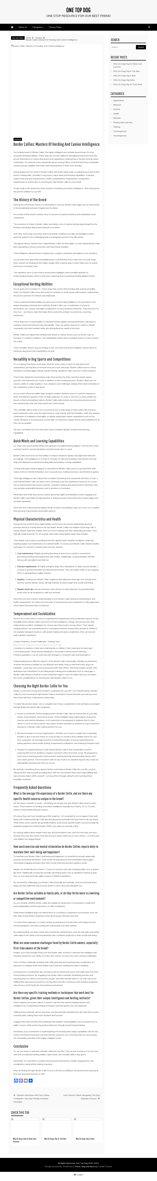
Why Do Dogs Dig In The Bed (55, 1138)
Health (116, 113)
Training (116, 127)
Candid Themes (105, 1166)
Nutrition (117, 118)
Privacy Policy (55, 27)
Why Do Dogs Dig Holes (124, 80)
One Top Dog (78, 9)
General (17, 139)
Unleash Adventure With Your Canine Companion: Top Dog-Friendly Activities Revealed (31, 1098)
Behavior (117, 105)
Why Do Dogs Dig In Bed (85, 1138)
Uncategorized (119, 131)
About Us (23, 27)
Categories (37, 27)
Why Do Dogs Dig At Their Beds (127, 84)
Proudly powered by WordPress (59, 1166)
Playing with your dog (122, 122)
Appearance (118, 100)
